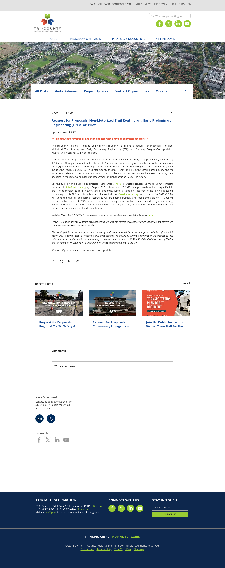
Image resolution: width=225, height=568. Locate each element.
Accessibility (104, 549)
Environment (87, 250)
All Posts (41, 91)
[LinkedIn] (178, 23)
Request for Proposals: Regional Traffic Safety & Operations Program (57, 324)
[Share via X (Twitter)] (61, 261)
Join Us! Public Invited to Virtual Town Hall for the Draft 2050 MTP (164, 324)
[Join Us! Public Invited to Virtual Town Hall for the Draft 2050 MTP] (166, 303)
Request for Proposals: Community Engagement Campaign (111, 324)
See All (186, 283)
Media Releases (66, 91)
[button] (85, 39)
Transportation (105, 250)
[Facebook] (159, 23)
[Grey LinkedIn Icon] (57, 439)
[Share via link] (77, 261)
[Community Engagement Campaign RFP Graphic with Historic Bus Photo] (112, 303)
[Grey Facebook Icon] (38, 439)
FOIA (128, 549)
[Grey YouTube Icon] (66, 439)
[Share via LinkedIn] (69, 261)
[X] (168, 23)
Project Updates (96, 91)
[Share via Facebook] (53, 261)
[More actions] (171, 113)
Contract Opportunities (131, 91)
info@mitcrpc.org (60, 401)
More (159, 91)
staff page (51, 512)
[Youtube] (187, 23)
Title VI (118, 549)
